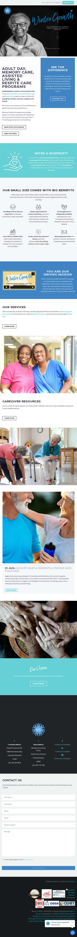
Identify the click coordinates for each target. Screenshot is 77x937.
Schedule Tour (57, 99)
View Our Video (10, 134)
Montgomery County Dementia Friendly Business (49, 916)
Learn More (9, 326)
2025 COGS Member (36, 921)
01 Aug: (38, 569)
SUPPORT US (68, 3)
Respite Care (9, 96)
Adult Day (9, 94)
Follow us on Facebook (62, 745)
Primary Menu (71, 10)
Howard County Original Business (63, 919)
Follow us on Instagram (62, 758)
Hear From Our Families (14, 127)
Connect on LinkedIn (62, 751)
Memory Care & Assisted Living (24, 94)
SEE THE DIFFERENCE (58, 68)
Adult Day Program (38, 314)
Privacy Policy (28, 860)
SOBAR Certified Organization (63, 914)
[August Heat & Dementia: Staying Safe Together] (38, 527)
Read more (11, 590)
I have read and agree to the (18, 860)
